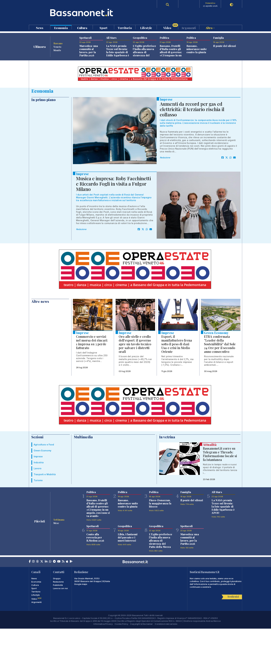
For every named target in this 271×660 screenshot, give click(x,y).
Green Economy (216, 333)
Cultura (82, 27)
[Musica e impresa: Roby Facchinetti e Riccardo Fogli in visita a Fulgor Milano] (198, 205)
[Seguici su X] (41, 561)
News (39, 27)
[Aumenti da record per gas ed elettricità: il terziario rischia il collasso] (115, 130)
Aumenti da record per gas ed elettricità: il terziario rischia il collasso (192, 109)
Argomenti (188, 27)
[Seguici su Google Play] (71, 561)
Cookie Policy (121, 624)
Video (170, 27)
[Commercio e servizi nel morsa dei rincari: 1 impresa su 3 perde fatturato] (92, 315)
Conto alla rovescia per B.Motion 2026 (95, 537)
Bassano (58, 43)
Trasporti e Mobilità (45, 474)
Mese (56, 523)
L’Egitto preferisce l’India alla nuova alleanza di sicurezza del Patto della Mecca (144, 52)
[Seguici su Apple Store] (67, 561)
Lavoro (37, 468)
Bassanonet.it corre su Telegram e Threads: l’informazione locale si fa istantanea (220, 454)
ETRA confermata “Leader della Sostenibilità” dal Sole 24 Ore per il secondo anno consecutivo (220, 344)
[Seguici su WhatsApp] (50, 561)
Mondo (57, 50)
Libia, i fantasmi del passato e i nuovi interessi (127, 537)
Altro (209, 27)
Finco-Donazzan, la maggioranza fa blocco (160, 503)
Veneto (57, 46)
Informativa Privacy (103, 624)
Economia (61, 27)
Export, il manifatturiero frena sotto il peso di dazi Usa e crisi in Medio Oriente (176, 344)
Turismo (38, 480)
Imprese (166, 99)
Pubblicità (58, 585)
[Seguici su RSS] (63, 561)
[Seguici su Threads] (37, 561)
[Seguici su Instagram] (33, 561)
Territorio (125, 27)
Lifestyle (146, 27)
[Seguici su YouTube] (58, 561)
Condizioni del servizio (166, 624)
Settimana (58, 519)
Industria (39, 462)
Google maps (80, 584)
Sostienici (233, 596)
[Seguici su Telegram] (54, 561)
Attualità (209, 444)
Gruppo (57, 578)
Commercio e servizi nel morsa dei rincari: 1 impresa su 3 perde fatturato (92, 342)
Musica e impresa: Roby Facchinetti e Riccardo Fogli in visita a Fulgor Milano (113, 183)
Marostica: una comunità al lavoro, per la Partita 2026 (88, 50)
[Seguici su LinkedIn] (46, 561)
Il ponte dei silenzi (224, 46)
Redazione (165, 157)
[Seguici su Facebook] (30, 561)
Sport (103, 27)
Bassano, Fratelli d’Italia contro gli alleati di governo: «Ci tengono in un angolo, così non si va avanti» (171, 53)
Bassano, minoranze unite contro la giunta (196, 49)
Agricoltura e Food (44, 444)
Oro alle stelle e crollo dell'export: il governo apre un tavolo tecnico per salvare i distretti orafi (135, 344)
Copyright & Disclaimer (141, 624)
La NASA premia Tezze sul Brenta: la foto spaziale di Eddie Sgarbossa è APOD (117, 52)
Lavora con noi (60, 588)
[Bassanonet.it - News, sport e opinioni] (82, 12)
